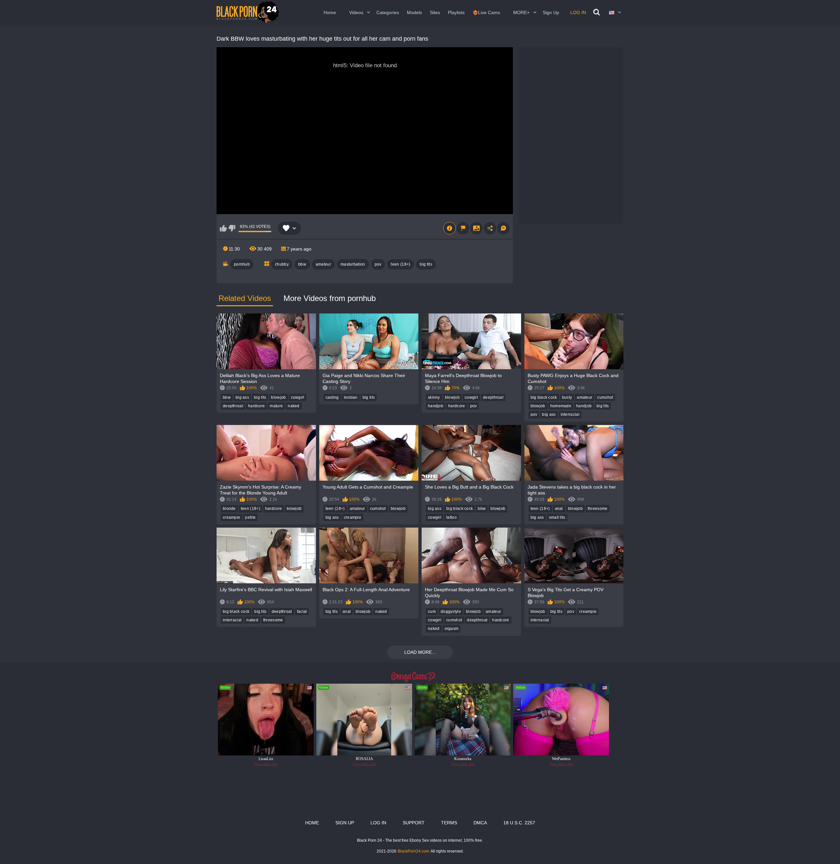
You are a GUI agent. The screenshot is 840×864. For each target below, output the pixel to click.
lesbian (351, 397)
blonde (229, 508)
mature (276, 406)
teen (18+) (400, 264)
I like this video (223, 228)
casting (332, 397)
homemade (560, 406)
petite (250, 517)
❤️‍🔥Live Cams (486, 12)
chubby (282, 264)
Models (414, 12)
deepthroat (233, 406)
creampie (231, 517)
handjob (435, 406)
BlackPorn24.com (413, 851)
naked (294, 406)
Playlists (456, 12)
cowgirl (297, 397)
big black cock (544, 397)
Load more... (420, 652)
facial (302, 611)
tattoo (451, 517)
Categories (387, 12)
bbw (302, 264)
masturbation (353, 264)
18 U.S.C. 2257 (519, 822)
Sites (435, 12)
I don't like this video (231, 228)
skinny (434, 397)
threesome (598, 508)
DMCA (480, 822)
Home (330, 12)
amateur (323, 264)
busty (567, 397)
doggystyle (451, 611)
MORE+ (521, 12)
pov (378, 264)
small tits (557, 517)
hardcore (256, 406)
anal (559, 508)
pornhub (242, 264)
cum (432, 611)
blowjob (278, 397)
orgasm (452, 628)
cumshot (605, 397)
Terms (449, 822)
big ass (242, 397)
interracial (570, 414)
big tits (426, 264)
